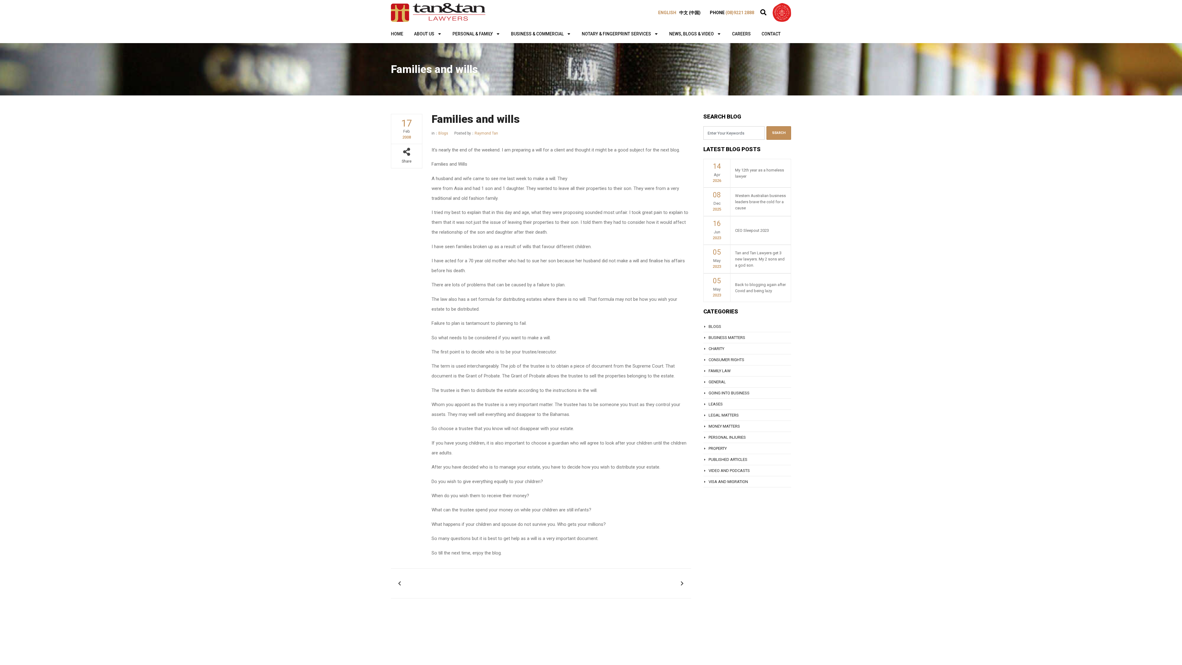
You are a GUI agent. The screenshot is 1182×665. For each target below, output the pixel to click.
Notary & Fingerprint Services (616, 33)
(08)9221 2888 (740, 12)
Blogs (443, 133)
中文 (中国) (690, 12)
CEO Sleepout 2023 (752, 230)
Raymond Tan (476, 133)
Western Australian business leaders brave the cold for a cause (760, 201)
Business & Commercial (537, 33)
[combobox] (734, 133)
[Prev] (469, 583)
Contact (771, 33)
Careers (741, 33)
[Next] (613, 583)
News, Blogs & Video (691, 33)
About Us (424, 33)
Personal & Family (472, 33)
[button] (763, 12)
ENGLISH (667, 12)
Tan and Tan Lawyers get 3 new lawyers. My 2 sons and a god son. (760, 259)
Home (397, 33)
